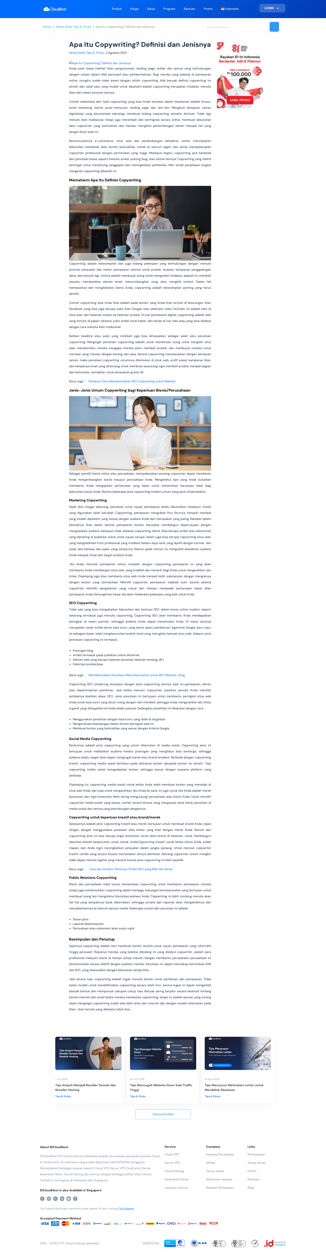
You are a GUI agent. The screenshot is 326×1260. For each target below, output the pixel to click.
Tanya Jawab (215, 1171)
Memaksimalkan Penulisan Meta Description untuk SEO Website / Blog (136, 675)
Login (269, 8)
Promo (208, 9)
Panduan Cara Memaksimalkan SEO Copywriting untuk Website (131, 381)
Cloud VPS (172, 1154)
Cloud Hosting (174, 1171)
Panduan (254, 1179)
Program (169, 9)
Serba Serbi (64, 27)
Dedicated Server (177, 1179)
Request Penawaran (220, 1188)
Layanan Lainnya (176, 1188)
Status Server (257, 1163)
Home (47, 27)
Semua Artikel (163, 1114)
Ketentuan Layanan (219, 1179)
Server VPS (172, 1163)
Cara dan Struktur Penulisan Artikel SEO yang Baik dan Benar (130, 869)
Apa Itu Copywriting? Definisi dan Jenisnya (125, 27)
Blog (251, 1188)
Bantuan (189, 9)
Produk (117, 9)
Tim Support (126, 1208)
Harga (134, 9)
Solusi (151, 9)
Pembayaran (256, 1154)
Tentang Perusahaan (220, 1154)
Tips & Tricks (82, 27)
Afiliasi (210, 1163)
